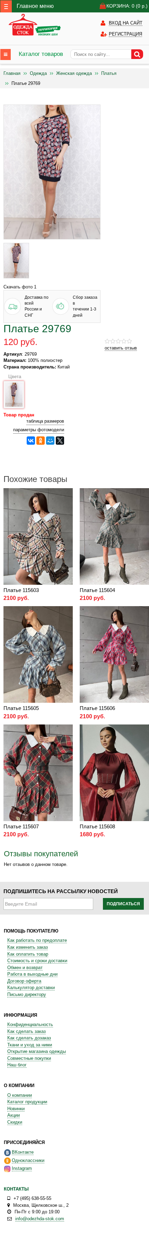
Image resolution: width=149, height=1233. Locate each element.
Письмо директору (26, 994)
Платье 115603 (21, 590)
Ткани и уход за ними (29, 1044)
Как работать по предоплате (37, 940)
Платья (108, 73)
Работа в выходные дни (32, 974)
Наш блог (17, 1064)
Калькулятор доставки (31, 987)
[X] (60, 440)
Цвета (13, 376)
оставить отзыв (121, 348)
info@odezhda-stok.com (39, 1218)
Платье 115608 (97, 826)
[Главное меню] (6, 6)
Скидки (14, 1122)
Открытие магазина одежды (36, 1051)
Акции (13, 1115)
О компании (19, 1095)
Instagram (22, 1168)
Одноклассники (28, 1160)
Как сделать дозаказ (29, 1037)
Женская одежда (74, 73)
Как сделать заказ (26, 1031)
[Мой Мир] (50, 440)
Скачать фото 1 (19, 286)
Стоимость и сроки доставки (37, 960)
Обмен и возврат (25, 967)
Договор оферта (24, 981)
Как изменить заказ (27, 947)
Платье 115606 (97, 708)
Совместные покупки (29, 1058)
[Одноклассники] (40, 440)
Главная (11, 73)
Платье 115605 (21, 708)
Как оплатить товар (27, 954)
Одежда (38, 73)
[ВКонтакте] (31, 440)
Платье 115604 (97, 590)
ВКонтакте (23, 1152)
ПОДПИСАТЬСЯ (123, 903)
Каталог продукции (27, 1101)
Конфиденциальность (30, 1024)
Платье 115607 (21, 826)
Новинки (16, 1108)
